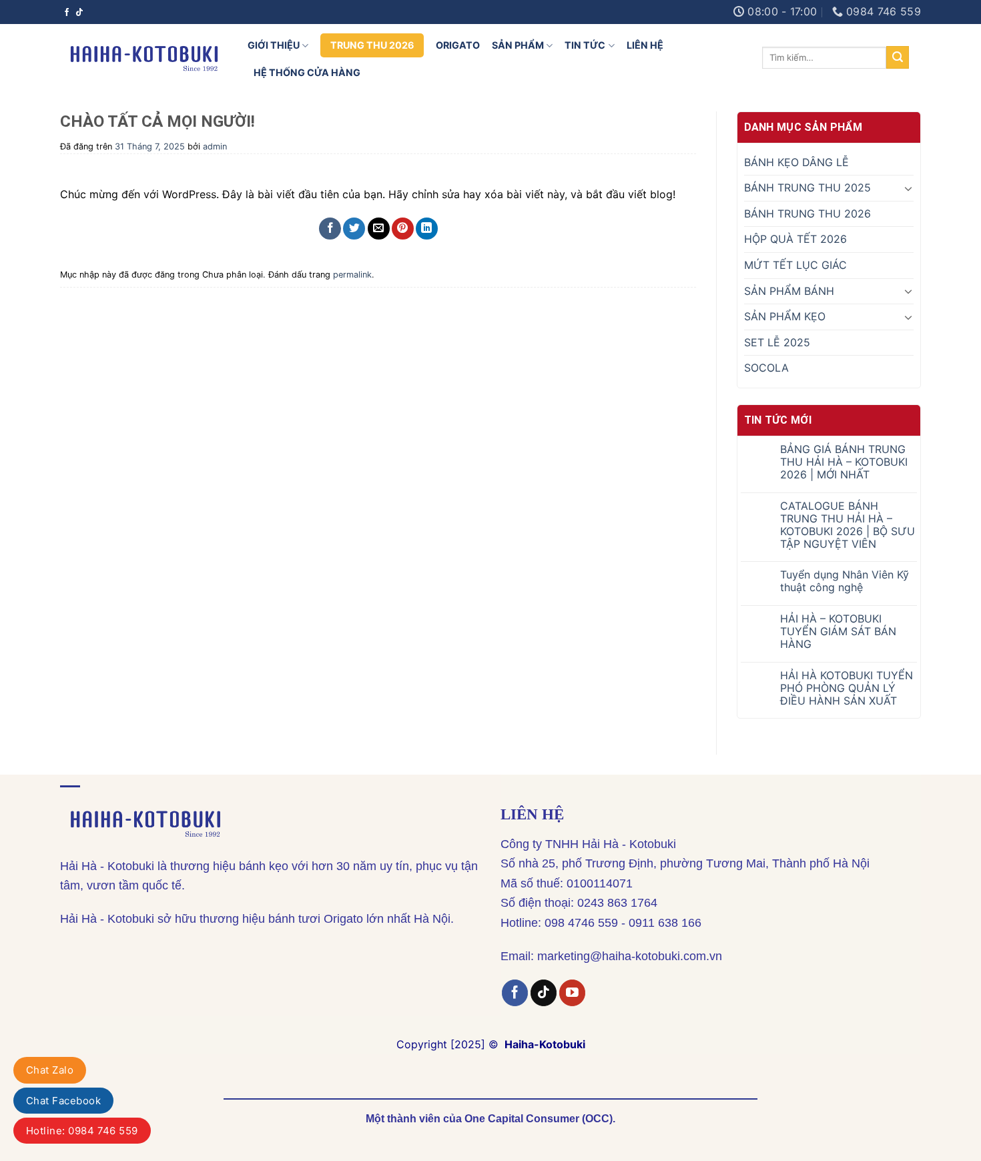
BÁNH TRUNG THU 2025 (807, 187)
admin (215, 146)
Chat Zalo (49, 1070)
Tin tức (585, 45)
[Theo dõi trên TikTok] (79, 12)
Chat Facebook (63, 1100)
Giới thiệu (274, 45)
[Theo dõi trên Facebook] (67, 12)
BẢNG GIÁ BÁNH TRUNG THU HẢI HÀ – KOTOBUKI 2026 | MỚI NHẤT (844, 462)
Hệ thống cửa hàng (307, 72)
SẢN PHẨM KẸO (785, 316)
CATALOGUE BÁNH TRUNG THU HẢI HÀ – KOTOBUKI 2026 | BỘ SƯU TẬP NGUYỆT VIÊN (847, 525)
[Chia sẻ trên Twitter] (354, 229)
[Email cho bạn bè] (379, 229)
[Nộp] (897, 57)
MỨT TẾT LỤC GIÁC (795, 265)
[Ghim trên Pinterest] (403, 229)
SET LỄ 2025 (777, 342)
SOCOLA (766, 367)
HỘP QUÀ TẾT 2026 (795, 239)
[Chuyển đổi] (908, 188)
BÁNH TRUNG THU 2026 (807, 213)
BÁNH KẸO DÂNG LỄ (796, 162)
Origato (458, 45)
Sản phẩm (518, 45)
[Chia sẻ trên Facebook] (330, 229)
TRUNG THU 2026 (372, 45)
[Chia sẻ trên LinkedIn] (427, 229)
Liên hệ (645, 45)
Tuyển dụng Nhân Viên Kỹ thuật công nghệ (844, 581)
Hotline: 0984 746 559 (82, 1130)
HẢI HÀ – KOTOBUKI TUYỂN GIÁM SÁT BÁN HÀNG (838, 632)
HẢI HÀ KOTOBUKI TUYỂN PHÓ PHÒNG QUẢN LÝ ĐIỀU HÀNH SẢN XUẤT (846, 688)
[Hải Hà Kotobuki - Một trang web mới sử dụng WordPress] (144, 57)
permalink (352, 275)
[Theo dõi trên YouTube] (572, 993)
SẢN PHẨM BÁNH (789, 291)
